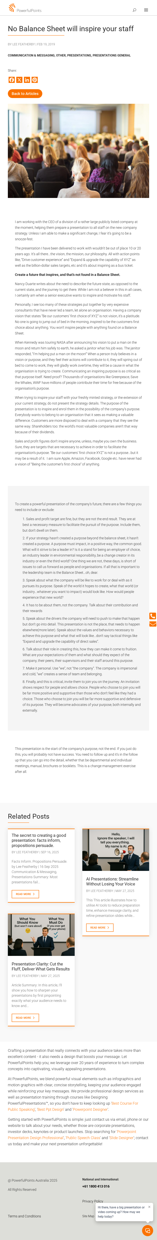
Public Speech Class (83, 1137)
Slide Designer (121, 1137)
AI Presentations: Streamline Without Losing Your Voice (112, 881)
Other (61, 55)
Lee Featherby (23, 44)
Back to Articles (25, 93)
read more (23, 893)
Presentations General (112, 55)
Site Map (88, 1216)
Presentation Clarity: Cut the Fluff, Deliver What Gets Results (41, 966)
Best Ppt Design (51, 1109)
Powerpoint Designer (90, 1109)
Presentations (79, 55)
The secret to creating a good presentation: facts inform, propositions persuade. (39, 840)
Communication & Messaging (31, 55)
